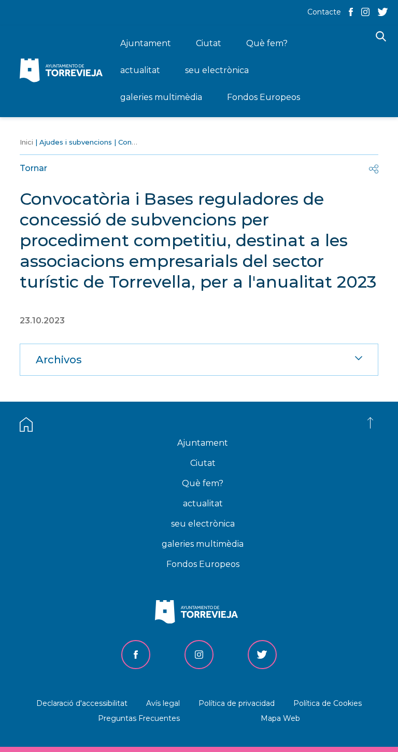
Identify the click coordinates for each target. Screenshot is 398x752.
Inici (26, 142)
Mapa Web (280, 718)
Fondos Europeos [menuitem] (263, 97)
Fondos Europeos (202, 564)
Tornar (33, 168)
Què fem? (202, 483)
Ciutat (203, 463)
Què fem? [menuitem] (267, 43)
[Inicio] (64, 71)
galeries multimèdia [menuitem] (161, 97)
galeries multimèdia (203, 544)
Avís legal (163, 703)
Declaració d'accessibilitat (81, 703)
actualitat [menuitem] (140, 70)
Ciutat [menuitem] (208, 43)
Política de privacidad (236, 703)
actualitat (203, 503)
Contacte (324, 12)
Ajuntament (202, 443)
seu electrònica (203, 524)
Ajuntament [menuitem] (145, 43)
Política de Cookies (327, 703)
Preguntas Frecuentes (139, 718)
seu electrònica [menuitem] (217, 70)
